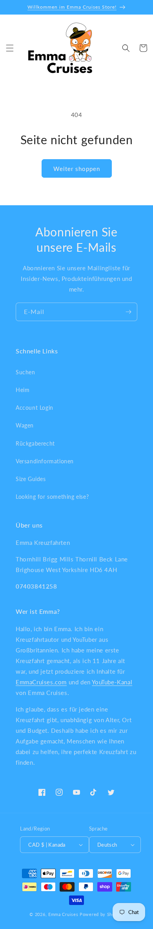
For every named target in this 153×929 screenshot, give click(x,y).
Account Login (34, 407)
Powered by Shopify (102, 914)
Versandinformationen (45, 461)
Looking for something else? (52, 496)
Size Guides (31, 479)
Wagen (25, 425)
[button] (9, 48)
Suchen (25, 372)
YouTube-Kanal (112, 682)
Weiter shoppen (76, 168)
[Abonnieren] (128, 312)
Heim (22, 389)
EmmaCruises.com (41, 682)
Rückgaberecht (35, 443)
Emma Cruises (63, 914)
